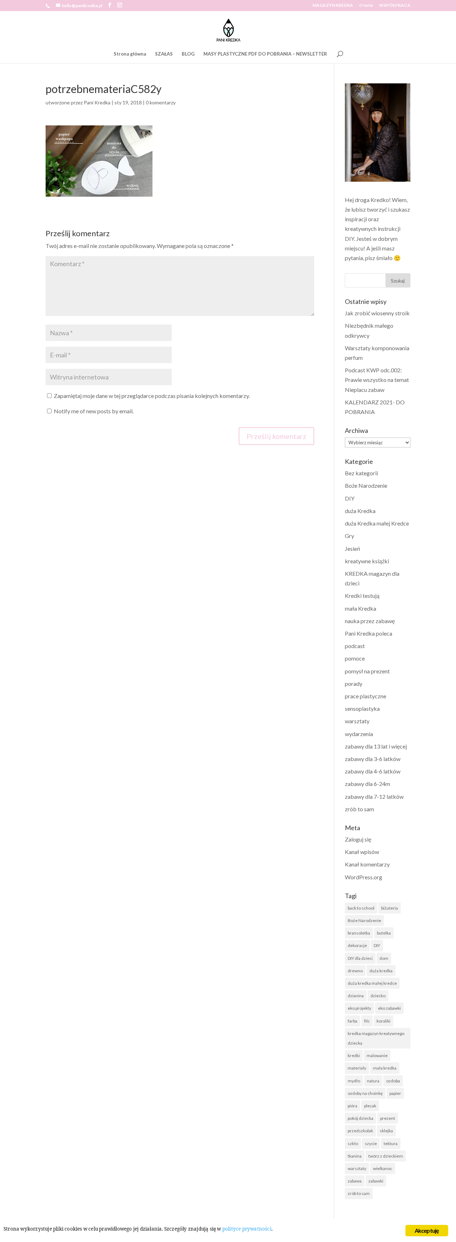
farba (352, 1021)
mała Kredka (360, 608)
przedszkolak (360, 1130)
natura (373, 1080)
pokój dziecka (360, 1118)
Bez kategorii (361, 473)
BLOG (188, 54)
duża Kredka (360, 510)
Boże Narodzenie (366, 485)
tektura (391, 1143)
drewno (355, 970)
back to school (361, 908)
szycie (371, 1143)
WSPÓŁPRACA (394, 5)
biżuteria (389, 908)
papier (395, 1093)
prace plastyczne (365, 696)
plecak (370, 1105)
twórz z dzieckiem (385, 1156)
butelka (384, 933)
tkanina (355, 1156)
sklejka (386, 1130)
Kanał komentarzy (367, 864)
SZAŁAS (164, 54)
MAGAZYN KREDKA (332, 5)
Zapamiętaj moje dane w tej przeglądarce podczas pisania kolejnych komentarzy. (152, 395)
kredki (354, 1055)
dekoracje (357, 945)
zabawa (355, 1181)
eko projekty (359, 1008)
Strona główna (130, 54)
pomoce (355, 658)
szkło (353, 1143)
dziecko (377, 995)
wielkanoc (382, 1168)
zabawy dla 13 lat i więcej (376, 746)
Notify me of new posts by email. (94, 411)
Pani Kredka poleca (368, 633)
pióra (352, 1105)
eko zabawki (389, 1008)
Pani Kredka (97, 102)
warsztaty (357, 721)
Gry (349, 535)
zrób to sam (359, 809)
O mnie (366, 5)
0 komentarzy (161, 102)
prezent (387, 1118)
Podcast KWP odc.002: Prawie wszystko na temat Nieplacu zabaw (377, 380)
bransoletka (359, 933)
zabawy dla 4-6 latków (372, 771)
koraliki (383, 1021)
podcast (355, 645)
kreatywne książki (367, 561)
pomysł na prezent (367, 671)
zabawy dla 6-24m (367, 783)
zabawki (375, 1181)
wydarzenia (359, 733)
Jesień (352, 548)
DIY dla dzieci (360, 958)
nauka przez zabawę (370, 620)
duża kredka (381, 970)
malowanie (377, 1055)
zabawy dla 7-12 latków (374, 796)
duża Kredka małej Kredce (377, 523)
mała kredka (385, 1068)
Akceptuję (427, 1230)
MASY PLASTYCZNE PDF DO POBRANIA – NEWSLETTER (265, 54)
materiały (357, 1068)
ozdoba (393, 1080)
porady (353, 683)
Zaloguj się (358, 839)
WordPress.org (363, 877)
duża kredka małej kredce (372, 983)
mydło (354, 1080)
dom (383, 958)
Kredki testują (362, 595)
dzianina (356, 995)
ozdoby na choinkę (365, 1093)
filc (367, 1021)
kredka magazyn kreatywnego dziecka (376, 1038)
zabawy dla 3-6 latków (372, 758)
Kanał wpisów (362, 851)
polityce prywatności (246, 1229)
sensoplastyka (362, 708)
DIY (349, 498)
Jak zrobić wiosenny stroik (377, 313)
